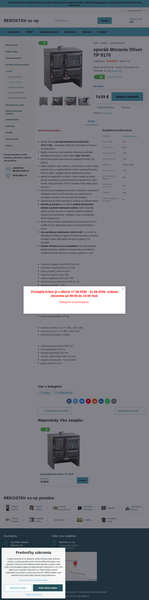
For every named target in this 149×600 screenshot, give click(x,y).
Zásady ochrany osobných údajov (33, 580)
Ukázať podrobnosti (33, 594)
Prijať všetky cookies (48, 587)
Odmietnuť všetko (18, 587)
